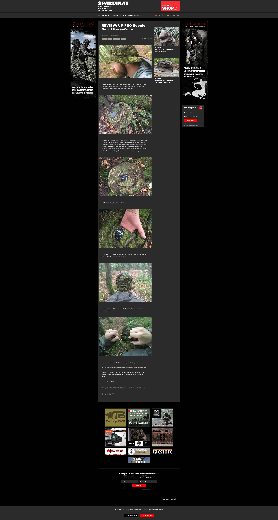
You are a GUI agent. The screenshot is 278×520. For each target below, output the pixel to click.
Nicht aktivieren (131, 515)
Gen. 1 (110, 38)
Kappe (123, 38)
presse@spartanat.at (120, 389)
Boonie (104, 38)
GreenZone (116, 38)
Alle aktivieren (147, 515)
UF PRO (104, 381)
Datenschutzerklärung (146, 511)
